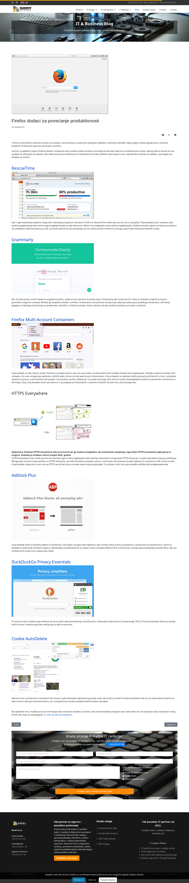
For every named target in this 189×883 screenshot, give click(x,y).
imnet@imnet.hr (152, 2)
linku (27, 711)
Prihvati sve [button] (79, 880)
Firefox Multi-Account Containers (43, 319)
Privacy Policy (53, 785)
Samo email (130, 776)
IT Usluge (90, 9)
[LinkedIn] (175, 135)
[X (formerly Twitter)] (169, 135)
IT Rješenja (124, 9)
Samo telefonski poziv (135, 779)
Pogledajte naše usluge (66, 858)
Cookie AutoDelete (29, 638)
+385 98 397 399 (137, 2)
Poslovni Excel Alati (108, 828)
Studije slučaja (149, 9)
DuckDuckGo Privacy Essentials (41, 562)
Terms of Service (66, 785)
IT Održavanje (107, 9)
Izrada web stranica (108, 833)
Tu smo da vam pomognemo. (58, 714)
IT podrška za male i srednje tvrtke (158, 848)
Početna (79, 9)
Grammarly (22, 239)
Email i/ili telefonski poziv (136, 773)
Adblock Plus (24, 475)
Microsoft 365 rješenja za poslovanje (159, 854)
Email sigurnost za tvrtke (153, 851)
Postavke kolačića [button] (108, 880)
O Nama (162, 9)
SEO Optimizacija (107, 838)
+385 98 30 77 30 (19, 854)
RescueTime (23, 168)
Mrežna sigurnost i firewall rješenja (158, 858)
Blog (137, 9)
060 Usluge (104, 843)
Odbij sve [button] (92, 880)
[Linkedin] (16, 2)
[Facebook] (12, 2)
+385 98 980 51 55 (19, 846)
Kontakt (173, 9)
